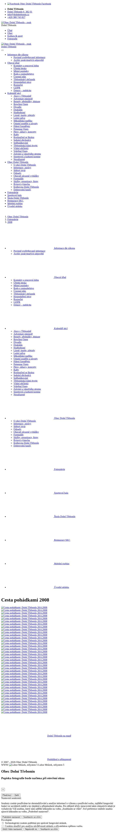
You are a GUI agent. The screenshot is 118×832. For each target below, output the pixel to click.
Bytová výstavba (22, 184)
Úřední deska (20, 68)
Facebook (46, 3)
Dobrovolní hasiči (22, 189)
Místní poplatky (21, 71)
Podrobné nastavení (11, 817)
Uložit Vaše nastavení (12, 829)
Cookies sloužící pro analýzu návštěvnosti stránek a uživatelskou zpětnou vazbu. (44, 826)
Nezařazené (19, 159)
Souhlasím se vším (32, 817)
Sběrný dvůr (20, 170)
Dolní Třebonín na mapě (59, 735)
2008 (9, 222)
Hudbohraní (19, 112)
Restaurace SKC (15, 200)
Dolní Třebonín (8, 46)
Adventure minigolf (23, 98)
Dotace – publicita (22, 90)
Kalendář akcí (60, 328)
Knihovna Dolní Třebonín (26, 187)
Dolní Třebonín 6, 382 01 (19, 11)
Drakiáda (18, 109)
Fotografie (12, 38)
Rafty (16, 134)
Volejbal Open (21, 151)
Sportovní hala (14, 195)
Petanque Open (21, 129)
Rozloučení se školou (24, 137)
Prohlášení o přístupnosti (59, 759)
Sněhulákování (21, 142)
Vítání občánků (21, 148)
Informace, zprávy (22, 167)
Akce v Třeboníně (22, 96)
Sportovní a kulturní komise (27, 156)
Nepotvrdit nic (31, 829)
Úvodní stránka (14, 206)
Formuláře (19, 178)
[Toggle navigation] (2, 50)
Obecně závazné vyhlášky (26, 176)
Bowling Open (21, 104)
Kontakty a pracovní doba (26, 65)
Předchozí (7, 795)
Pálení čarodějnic (22, 126)
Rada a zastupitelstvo (24, 74)
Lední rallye (19, 118)
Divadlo (17, 107)
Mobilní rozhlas (15, 203)
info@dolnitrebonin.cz (18, 14)
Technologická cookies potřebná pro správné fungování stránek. (36, 823)
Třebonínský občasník (24, 79)
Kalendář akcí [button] (14, 93)
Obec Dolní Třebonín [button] (17, 162)
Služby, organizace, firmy (26, 181)
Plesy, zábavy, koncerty (25, 131)
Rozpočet (18, 85)
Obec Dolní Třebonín (17, 216)
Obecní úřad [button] (13, 63)
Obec (10, 33)
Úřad (9, 30)
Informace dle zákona (64, 248)
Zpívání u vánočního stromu (27, 154)
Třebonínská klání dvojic (26, 145)
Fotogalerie (12, 192)
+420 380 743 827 (16, 17)
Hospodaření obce (22, 82)
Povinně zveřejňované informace (29, 57)
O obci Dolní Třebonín (25, 165)
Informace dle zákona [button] (17, 54)
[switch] (3, 823)
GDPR (17, 87)
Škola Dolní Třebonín (18, 198)
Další (17, 795)
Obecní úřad (59, 277)
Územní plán (20, 76)
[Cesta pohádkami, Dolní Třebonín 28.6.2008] (24, 607)
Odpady (17, 173)
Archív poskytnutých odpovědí (29, 60)
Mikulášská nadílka (23, 120)
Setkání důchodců (22, 140)
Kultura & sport (15, 36)
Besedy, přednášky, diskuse (27, 101)
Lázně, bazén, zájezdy (24, 115)
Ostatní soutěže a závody (26, 123)
